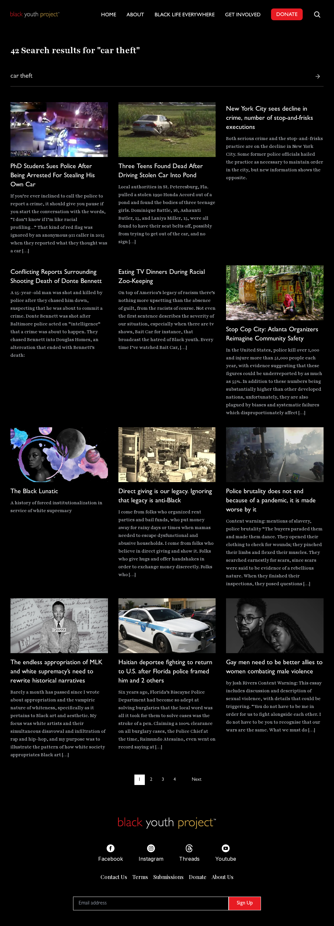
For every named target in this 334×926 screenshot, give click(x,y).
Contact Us (113, 876)
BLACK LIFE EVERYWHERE (185, 15)
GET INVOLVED (243, 15)
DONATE (286, 15)
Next (196, 779)
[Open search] (317, 14)
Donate (197, 876)
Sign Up (245, 903)
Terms (140, 876)
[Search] (318, 76)
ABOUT (135, 15)
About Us (223, 876)
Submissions (168, 876)
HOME (108, 15)
